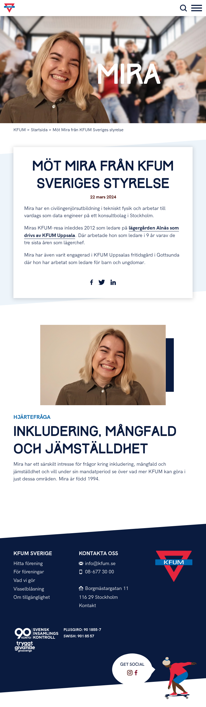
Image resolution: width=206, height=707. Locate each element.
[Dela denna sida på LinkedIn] (113, 283)
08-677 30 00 (99, 572)
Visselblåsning (28, 589)
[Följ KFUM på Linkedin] (136, 673)
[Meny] (196, 8)
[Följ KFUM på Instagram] (130, 673)
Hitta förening (28, 564)
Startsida (39, 130)
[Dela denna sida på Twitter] (101, 283)
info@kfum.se (100, 564)
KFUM (19, 130)
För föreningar (28, 572)
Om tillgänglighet (31, 597)
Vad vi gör (24, 580)
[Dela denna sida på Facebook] (91, 283)
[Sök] (183, 8)
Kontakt (87, 606)
